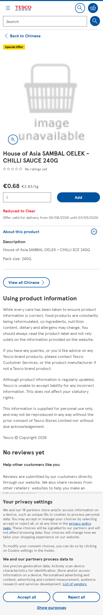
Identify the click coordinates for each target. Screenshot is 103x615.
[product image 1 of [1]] (51, 101)
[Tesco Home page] (23, 8)
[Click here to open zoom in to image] (13, 140)
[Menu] (8, 8)
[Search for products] (95, 21)
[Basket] (93, 8)
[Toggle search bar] (80, 8)
